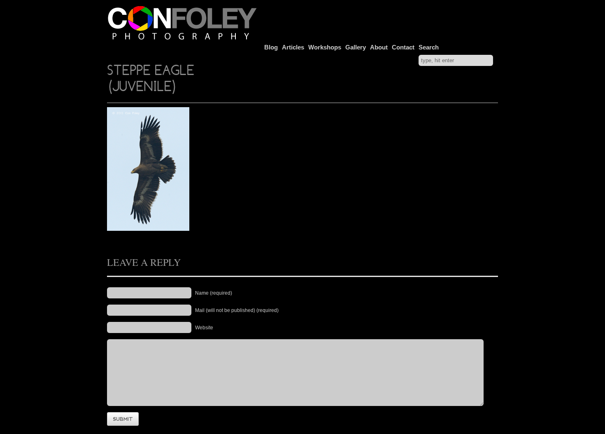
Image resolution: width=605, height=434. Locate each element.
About (379, 47)
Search (429, 47)
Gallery (355, 47)
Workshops (324, 47)
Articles (293, 47)
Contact (403, 47)
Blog (271, 47)
